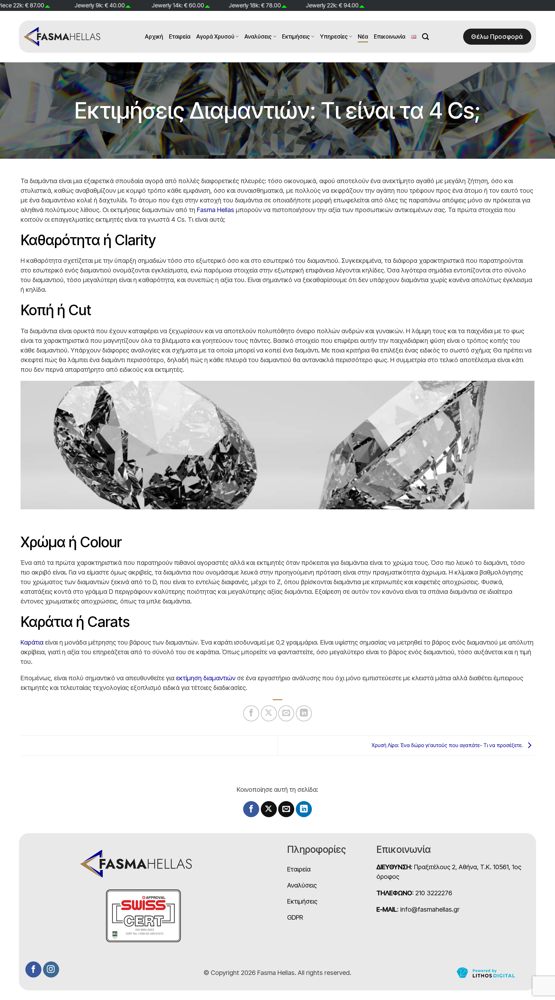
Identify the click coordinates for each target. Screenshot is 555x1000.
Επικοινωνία (389, 36)
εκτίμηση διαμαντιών (205, 678)
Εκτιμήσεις (296, 36)
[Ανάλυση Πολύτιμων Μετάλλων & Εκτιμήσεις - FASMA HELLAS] (62, 36)
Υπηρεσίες (334, 36)
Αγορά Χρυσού (215, 36)
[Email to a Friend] (286, 713)
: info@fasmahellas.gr (418, 909)
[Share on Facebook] (251, 713)
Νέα (363, 36)
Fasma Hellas (215, 210)
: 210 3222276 (414, 893)
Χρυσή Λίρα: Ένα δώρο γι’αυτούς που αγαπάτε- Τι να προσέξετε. (448, 745)
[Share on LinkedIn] (304, 713)
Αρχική (154, 36)
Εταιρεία (179, 36)
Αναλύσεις (258, 36)
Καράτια (32, 642)
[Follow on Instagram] (51, 969)
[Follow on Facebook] (33, 969)
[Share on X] (269, 713)
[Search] (425, 36)
